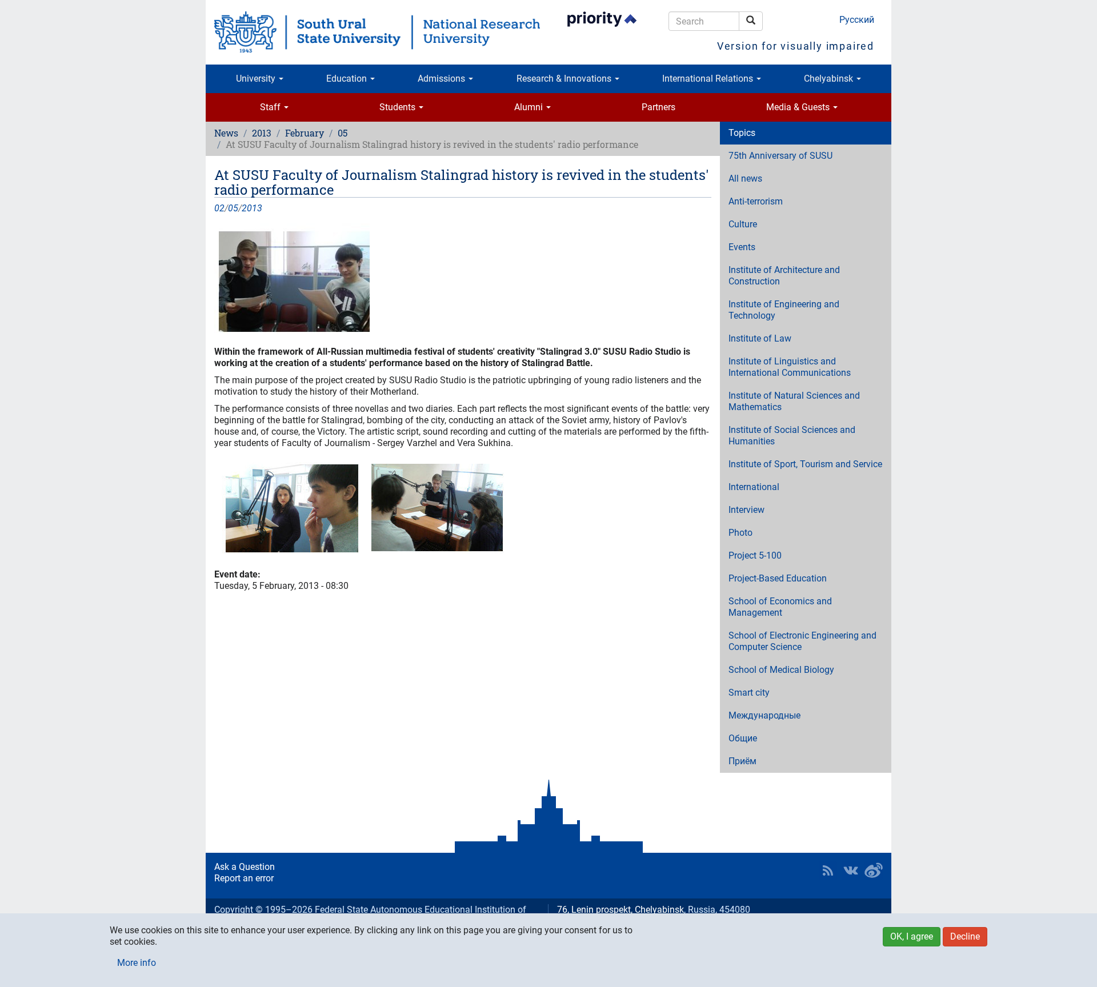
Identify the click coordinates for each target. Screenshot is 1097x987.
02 (219, 208)
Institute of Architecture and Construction (784, 275)
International (753, 487)
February (304, 133)
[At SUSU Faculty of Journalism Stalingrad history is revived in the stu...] (462, 279)
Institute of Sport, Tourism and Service (805, 464)
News (226, 133)
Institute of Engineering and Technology (783, 310)
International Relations (708, 78)
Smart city (749, 692)
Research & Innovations (565, 78)
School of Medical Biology (781, 669)
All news (745, 178)
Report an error (244, 878)
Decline (965, 936)
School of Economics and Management (780, 607)
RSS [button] (828, 870)
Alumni (529, 107)
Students (398, 107)
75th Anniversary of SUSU (780, 155)
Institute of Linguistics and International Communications (789, 367)
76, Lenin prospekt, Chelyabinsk (620, 909)
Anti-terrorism (755, 201)
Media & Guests (799, 107)
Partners (658, 107)
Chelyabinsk (829, 78)
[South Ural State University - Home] (377, 32)
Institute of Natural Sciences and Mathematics (794, 401)
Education (347, 78)
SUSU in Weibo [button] (873, 870)
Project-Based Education (777, 578)
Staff (271, 107)
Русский (856, 19)
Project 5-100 (755, 555)
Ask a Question (244, 866)
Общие (742, 738)
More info (136, 962)
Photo (740, 532)
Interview (746, 509)
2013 (261, 133)
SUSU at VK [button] (851, 870)
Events (741, 247)
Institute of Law (759, 338)
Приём (742, 761)
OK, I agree (911, 936)
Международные (764, 715)
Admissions (442, 78)
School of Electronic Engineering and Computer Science (802, 641)
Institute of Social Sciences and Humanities (791, 435)
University (257, 78)
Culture (742, 224)
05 (342, 133)
